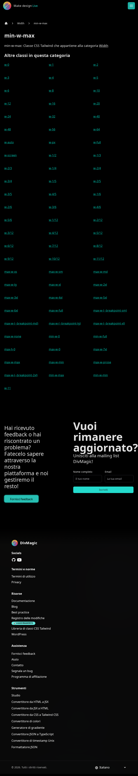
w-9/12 (8, 259)
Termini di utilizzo (23, 576)
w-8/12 (97, 246)
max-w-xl (55, 285)
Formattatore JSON (24, 747)
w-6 (6, 91)
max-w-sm (56, 272)
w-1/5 (52, 181)
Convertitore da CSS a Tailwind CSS (35, 715)
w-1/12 (53, 220)
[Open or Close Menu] (131, 5)
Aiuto (15, 659)
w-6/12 (8, 246)
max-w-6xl (11, 310)
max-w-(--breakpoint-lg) (65, 323)
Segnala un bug (22, 671)
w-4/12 (53, 233)
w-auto (9, 142)
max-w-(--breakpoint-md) (21, 323)
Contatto (17, 665)
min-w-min (100, 375)
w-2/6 (8, 207)
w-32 (52, 116)
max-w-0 (54, 349)
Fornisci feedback (21, 499)
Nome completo (82, 471)
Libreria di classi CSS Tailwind (31, 628)
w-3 (6, 78)
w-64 (96, 129)
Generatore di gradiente (28, 728)
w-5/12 (97, 233)
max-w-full (56, 310)
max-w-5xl (100, 298)
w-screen (10, 155)
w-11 (7, 388)
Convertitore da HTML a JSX (29, 702)
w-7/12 (53, 246)
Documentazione (23, 601)
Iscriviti (103, 489)
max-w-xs (10, 272)
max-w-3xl (11, 298)
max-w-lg (10, 285)
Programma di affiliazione (29, 677)
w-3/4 (8, 181)
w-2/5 (97, 181)
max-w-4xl (55, 298)
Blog (14, 607)
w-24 (7, 116)
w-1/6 (97, 194)
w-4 (51, 78)
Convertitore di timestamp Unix (32, 741)
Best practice (20, 612)
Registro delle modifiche (28, 618)
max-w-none (12, 336)
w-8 (51, 91)
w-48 (7, 129)
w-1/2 (52, 155)
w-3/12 (8, 233)
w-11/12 (98, 259)
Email (108, 471)
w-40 (96, 116)
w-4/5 (52, 194)
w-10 (96, 91)
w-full (97, 142)
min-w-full (100, 336)
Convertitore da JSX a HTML (29, 708)
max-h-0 (9, 349)
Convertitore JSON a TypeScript (32, 734)
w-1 (51, 65)
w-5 (95, 78)
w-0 (6, 65)
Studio (15, 695)
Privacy (16, 582)
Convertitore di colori (25, 721)
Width (20, 23)
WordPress (19, 634)
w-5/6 (8, 220)
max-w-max (12, 362)
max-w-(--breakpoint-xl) (109, 323)
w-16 (52, 103)
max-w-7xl (100, 349)
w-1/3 (97, 155)
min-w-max (40, 23)
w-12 (7, 103)
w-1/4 (52, 168)
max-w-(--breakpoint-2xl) (21, 375)
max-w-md (100, 272)
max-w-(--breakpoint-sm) (110, 310)
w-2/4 (97, 168)
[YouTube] (19, 559)
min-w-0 (54, 336)
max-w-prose (102, 362)
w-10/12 (54, 259)
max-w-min (56, 362)
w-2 (95, 65)
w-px (52, 142)
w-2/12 (97, 220)
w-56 (52, 129)
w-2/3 (8, 168)
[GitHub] (13, 560)
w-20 (96, 103)
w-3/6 (52, 207)
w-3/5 (8, 194)
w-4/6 (97, 207)
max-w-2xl (100, 285)
